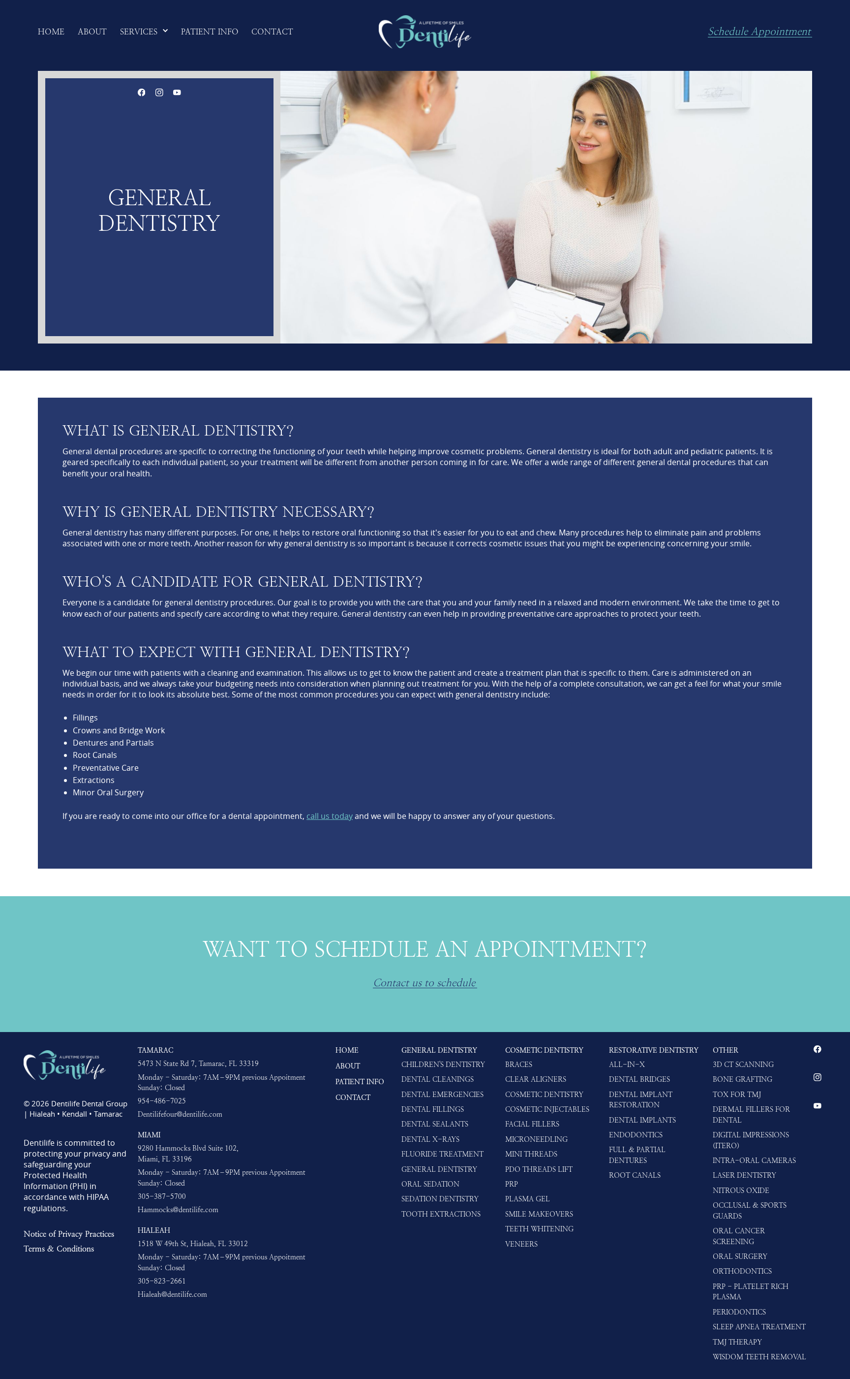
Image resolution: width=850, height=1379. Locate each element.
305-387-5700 (162, 1196)
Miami (149, 1134)
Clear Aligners (535, 1079)
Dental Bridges (639, 1079)
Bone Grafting (742, 1079)
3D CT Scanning (743, 1064)
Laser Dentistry (744, 1175)
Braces (518, 1064)
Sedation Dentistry (440, 1198)
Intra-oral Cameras (754, 1160)
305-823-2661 (162, 1281)
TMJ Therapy (737, 1342)
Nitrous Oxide (741, 1190)
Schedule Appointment (759, 32)
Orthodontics (742, 1271)
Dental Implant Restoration (640, 1100)
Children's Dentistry (443, 1064)
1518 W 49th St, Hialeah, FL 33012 (193, 1243)
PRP (511, 1184)
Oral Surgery (740, 1256)
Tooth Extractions (441, 1214)
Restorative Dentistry (653, 1050)
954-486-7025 (162, 1101)
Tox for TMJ (737, 1094)
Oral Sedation (430, 1184)
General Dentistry (439, 1050)
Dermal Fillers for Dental (751, 1115)
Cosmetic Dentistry (544, 1050)
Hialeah (154, 1230)
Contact (352, 1097)
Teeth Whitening (539, 1228)
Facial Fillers (532, 1124)
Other (725, 1050)
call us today (329, 816)
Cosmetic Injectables (547, 1109)
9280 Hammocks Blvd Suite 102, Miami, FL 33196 (188, 1153)
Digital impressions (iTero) (751, 1140)
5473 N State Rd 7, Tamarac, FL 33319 (198, 1063)
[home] (425, 32)
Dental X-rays (430, 1139)
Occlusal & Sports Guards (750, 1211)
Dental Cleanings (437, 1079)
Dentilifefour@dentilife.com (180, 1114)
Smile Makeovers (539, 1214)
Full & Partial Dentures (637, 1155)
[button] (144, 32)
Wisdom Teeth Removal (759, 1356)
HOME (347, 1050)
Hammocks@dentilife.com (178, 1209)
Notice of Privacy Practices (69, 1234)
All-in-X (627, 1064)
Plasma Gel (527, 1198)
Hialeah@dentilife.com (172, 1294)
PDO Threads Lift (539, 1169)
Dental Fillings (432, 1109)
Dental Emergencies (442, 1094)
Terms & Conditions (59, 1249)
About (347, 1066)
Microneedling (536, 1139)
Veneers (521, 1244)
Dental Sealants (434, 1124)
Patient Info (359, 1081)
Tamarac (155, 1050)
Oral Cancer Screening (739, 1236)
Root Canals (635, 1175)
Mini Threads (531, 1154)
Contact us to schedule (424, 983)
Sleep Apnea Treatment (759, 1326)
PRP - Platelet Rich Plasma (751, 1292)
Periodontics (739, 1312)
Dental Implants (642, 1120)
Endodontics (636, 1134)
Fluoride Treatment (442, 1154)
